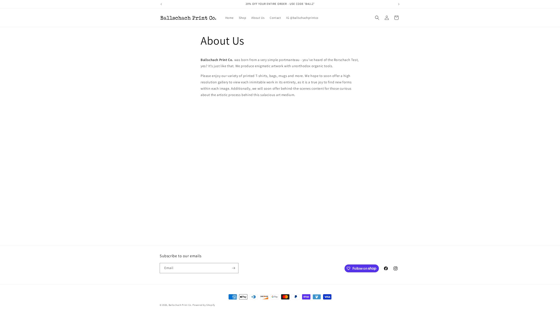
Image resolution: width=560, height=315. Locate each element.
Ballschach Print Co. (180, 304)
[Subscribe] (233, 268)
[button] (377, 18)
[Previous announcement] (161, 4)
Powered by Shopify (203, 304)
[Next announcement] (399, 4)
